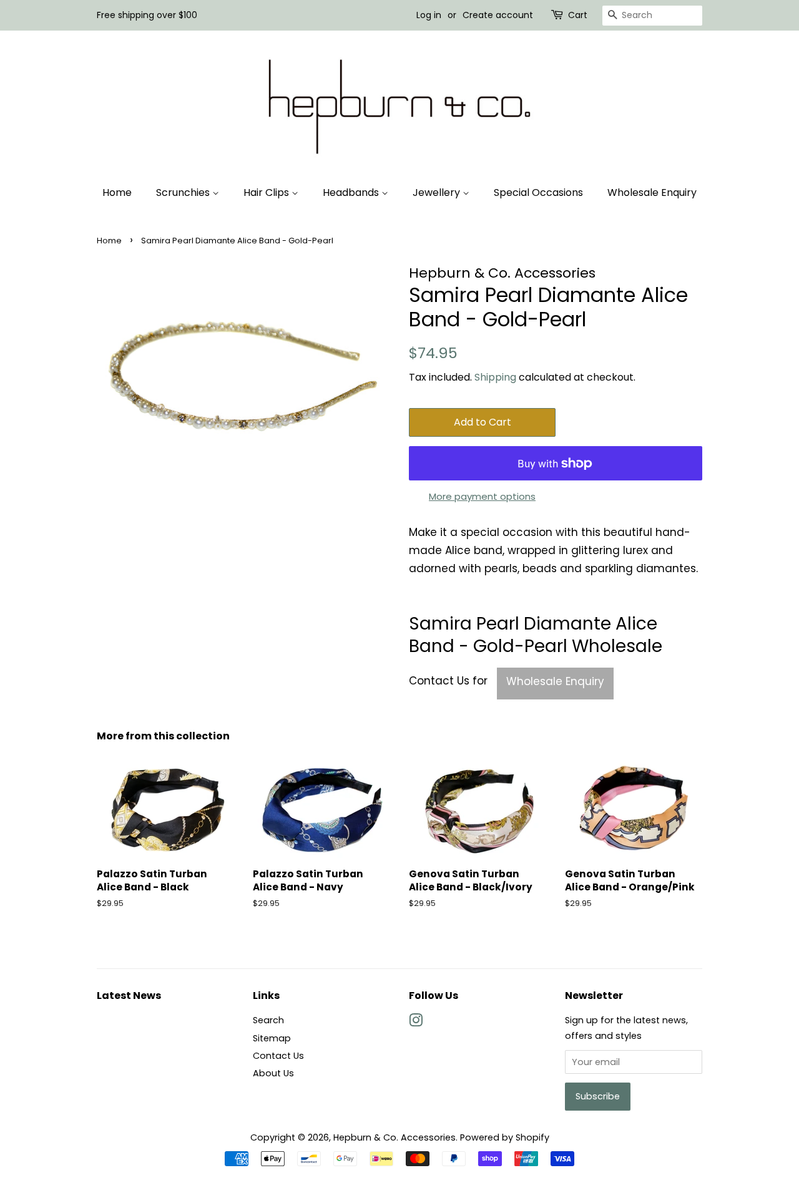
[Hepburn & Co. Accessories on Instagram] (416, 1022)
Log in (428, 15)
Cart (577, 15)
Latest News (129, 995)
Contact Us (278, 1055)
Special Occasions (538, 192)
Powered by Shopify (504, 1137)
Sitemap (272, 1038)
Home (117, 192)
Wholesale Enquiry (652, 192)
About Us (273, 1073)
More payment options (482, 496)
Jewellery (438, 192)
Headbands (352, 192)
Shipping (495, 377)
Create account (498, 15)
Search (268, 1020)
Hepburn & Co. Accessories (394, 1137)
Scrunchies (184, 192)
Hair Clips (267, 192)
